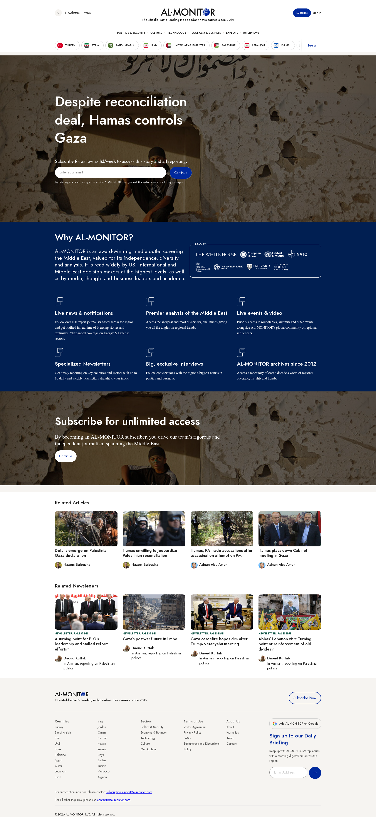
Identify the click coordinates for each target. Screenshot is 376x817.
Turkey (59, 727)
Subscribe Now (305, 698)
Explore (232, 33)
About (230, 727)
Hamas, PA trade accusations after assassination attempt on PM (222, 553)
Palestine (60, 755)
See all (312, 45)
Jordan (102, 727)
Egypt (58, 760)
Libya (101, 755)
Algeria (102, 777)
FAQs (187, 738)
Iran (57, 738)
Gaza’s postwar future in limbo (150, 639)
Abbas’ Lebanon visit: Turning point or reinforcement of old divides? (284, 644)
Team (230, 738)
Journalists (233, 732)
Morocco (103, 771)
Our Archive (148, 749)
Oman (102, 732)
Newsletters (72, 13)
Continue (65, 456)
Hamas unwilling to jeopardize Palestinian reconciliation (150, 553)
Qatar (58, 766)
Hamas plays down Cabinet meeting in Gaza (282, 553)
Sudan (102, 760)
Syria (58, 777)
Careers (232, 743)
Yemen (102, 749)
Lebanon (60, 771)
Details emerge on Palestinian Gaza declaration (82, 553)
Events (87, 13)
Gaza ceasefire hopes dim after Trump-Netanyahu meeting (219, 641)
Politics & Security (131, 33)
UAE (57, 743)
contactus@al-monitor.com (113, 800)
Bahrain (102, 738)
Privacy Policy (192, 732)
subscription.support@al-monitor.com (129, 792)
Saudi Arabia (63, 732)
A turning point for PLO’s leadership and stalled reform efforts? (82, 644)
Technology (176, 33)
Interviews (251, 33)
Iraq (100, 721)
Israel (58, 749)
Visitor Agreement (195, 727)
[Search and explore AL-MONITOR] (58, 12)
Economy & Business (206, 33)
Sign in (317, 13)
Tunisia (102, 766)
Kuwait (102, 743)
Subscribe (302, 13)
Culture (156, 33)
